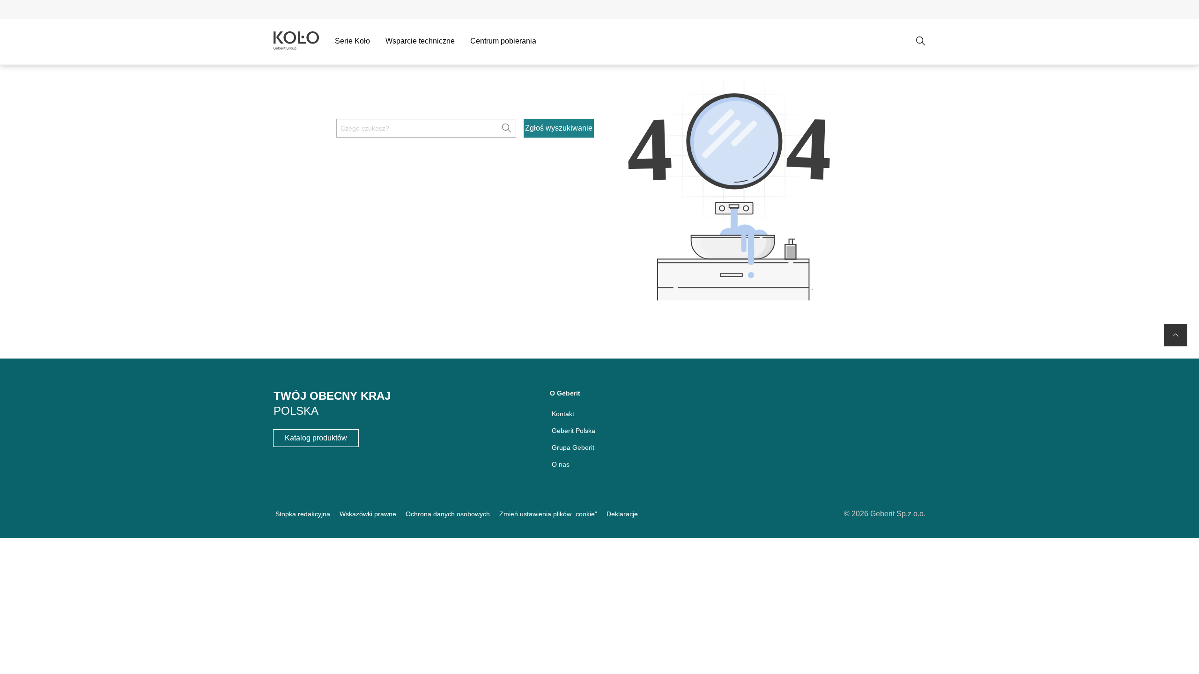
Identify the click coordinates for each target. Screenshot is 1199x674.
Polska (296, 410)
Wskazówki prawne (368, 514)
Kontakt (563, 414)
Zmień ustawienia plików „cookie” (548, 514)
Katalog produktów (316, 438)
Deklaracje (622, 514)
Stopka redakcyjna (302, 514)
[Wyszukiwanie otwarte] (920, 41)
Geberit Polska (573, 430)
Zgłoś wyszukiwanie (558, 128)
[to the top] (1175, 335)
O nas (561, 464)
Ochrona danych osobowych (448, 514)
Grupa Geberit (573, 447)
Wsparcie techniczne (420, 41)
